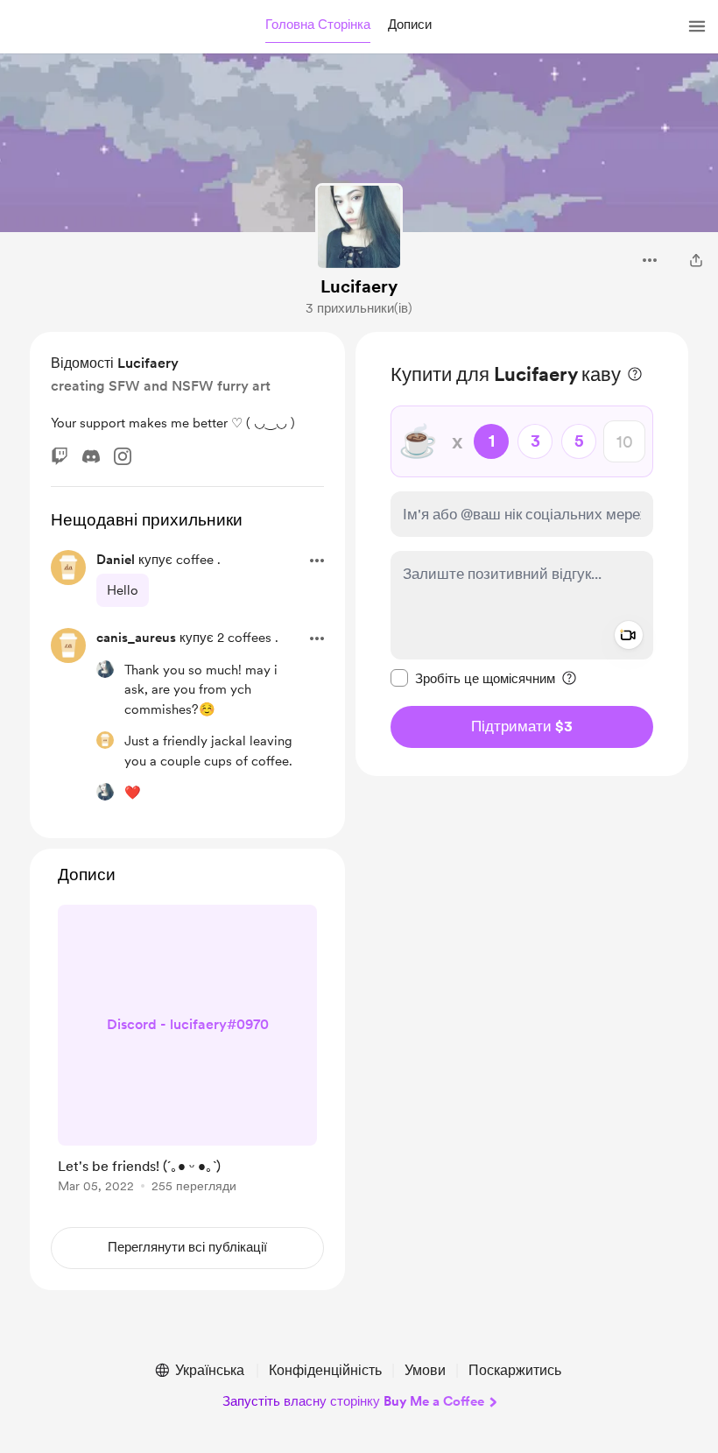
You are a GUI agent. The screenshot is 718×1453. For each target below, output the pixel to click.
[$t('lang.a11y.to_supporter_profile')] (105, 669)
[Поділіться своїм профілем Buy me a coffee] (696, 260)
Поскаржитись (514, 1370)
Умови (425, 1370)
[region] (521, 554)
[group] (187, 1052)
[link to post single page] (187, 1052)
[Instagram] (122, 456)
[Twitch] (59, 456)
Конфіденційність (325, 1370)
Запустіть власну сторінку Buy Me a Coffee (353, 1401)
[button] (318, 25)
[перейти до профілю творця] (359, 227)
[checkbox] (473, 678)
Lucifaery (359, 286)
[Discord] (91, 456)
